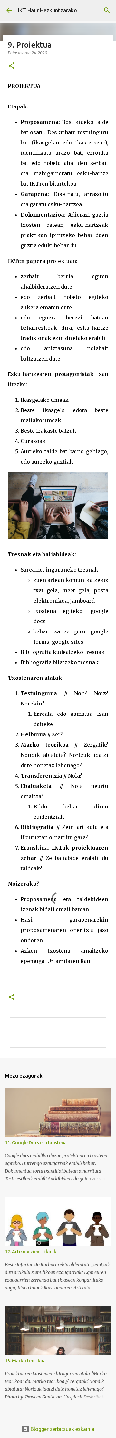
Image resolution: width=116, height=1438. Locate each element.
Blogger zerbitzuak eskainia (61, 1429)
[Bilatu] (107, 10)
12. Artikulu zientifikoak (30, 1251)
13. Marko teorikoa (25, 1360)
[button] (11, 66)
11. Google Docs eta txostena (36, 1142)
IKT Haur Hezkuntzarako (47, 10)
